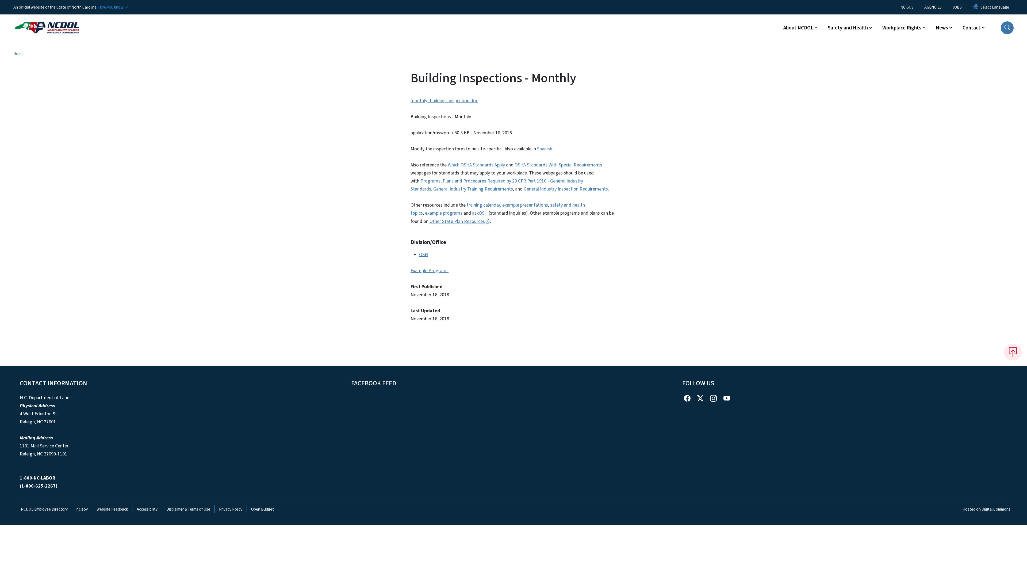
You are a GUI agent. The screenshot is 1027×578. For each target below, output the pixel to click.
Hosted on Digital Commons (986, 509)
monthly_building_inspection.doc (444, 100)
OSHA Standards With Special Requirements (558, 165)
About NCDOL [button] (798, 28)
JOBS (957, 7)
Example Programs (430, 270)
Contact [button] (971, 28)
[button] (1007, 27)
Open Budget (262, 509)
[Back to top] (1013, 352)
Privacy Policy (230, 509)
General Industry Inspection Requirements (566, 189)
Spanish (544, 149)
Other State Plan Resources (457, 221)
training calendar (483, 205)
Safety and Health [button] (848, 28)
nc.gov (82, 509)
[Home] (46, 22)
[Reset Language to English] (976, 7)
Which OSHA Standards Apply (476, 165)
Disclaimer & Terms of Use (188, 509)
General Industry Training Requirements (473, 189)
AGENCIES (933, 7)
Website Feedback (112, 509)
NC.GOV (907, 7)
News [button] (942, 28)
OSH (423, 254)
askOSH (480, 213)
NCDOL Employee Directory (44, 509)
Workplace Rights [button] (901, 28)
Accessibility (147, 509)
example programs (443, 213)
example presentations (525, 205)
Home (18, 54)
